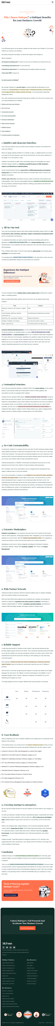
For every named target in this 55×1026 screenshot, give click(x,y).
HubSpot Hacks (30, 962)
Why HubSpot (30, 965)
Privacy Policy (42, 1022)
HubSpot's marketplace (9, 533)
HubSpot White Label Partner (8, 983)
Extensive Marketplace (8, 119)
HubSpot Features (30, 968)
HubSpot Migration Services (8, 962)
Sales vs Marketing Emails (7, 993)
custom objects (39, 388)
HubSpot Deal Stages (31, 983)
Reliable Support (6, 127)
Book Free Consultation (27, 928)
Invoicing (24, 546)
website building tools (37, 242)
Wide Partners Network (8, 123)
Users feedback (6, 131)
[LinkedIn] (10, 947)
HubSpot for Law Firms (31, 981)
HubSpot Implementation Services (9, 973)
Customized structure (7, 112)
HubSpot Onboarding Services (8, 965)
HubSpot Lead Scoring (31, 973)
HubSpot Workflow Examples (8, 998)
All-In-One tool (6, 108)
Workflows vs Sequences (7, 990)
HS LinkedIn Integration (32, 978)
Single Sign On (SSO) (17, 828)
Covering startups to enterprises (10, 135)
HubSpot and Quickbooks (32, 975)
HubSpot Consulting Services (8, 968)
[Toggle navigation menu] (52, 2)
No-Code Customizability (9, 115)
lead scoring (36, 251)
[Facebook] (3, 947)
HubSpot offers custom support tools (28, 293)
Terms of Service (49, 1022)
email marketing (19, 334)
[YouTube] (14, 947)
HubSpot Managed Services (8, 970)
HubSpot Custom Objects (32, 970)
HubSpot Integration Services (8, 981)
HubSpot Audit (5, 975)
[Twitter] (7, 947)
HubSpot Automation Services (8, 978)
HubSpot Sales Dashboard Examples (9, 1003)
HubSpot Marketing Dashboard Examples (10, 1006)
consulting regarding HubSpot (32, 604)
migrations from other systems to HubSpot (27, 601)
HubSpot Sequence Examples (8, 1001)
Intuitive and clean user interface (11, 104)
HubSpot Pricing (5, 996)
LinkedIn (30, 546)
